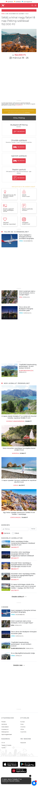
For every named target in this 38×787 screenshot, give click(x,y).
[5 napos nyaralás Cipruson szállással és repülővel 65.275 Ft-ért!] (19, 478)
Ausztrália (23, 732)
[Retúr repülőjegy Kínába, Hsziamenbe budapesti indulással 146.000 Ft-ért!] (5, 547)
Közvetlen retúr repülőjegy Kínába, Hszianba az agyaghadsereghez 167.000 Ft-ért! (23, 575)
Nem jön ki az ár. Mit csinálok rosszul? (23, 186)
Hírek (21, 241)
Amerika (22, 727)
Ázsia (21, 724)
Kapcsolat (23, 742)
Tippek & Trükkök (6, 745)
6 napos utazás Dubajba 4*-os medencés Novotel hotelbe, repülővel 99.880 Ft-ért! (19, 417)
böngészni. (27, 112)
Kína (20, 297)
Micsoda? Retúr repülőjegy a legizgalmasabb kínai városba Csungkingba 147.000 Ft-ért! (21, 564)
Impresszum (5, 729)
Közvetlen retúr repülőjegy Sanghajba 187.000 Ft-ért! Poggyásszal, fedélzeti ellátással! (22, 553)
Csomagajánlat (27, 1)
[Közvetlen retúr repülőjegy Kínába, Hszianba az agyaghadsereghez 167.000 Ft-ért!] (5, 579)
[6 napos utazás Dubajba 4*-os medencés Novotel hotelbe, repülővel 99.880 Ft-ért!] (19, 414)
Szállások (18, 1)
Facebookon (19, 105)
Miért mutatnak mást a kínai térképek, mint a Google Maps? (27, 293)
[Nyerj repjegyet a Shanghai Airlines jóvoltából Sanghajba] (9, 247)
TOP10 (3, 747)
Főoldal (3, 721)
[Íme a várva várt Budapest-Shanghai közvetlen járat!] (9, 319)
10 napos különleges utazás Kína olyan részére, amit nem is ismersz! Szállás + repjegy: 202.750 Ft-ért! (23, 586)
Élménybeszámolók (26, 370)
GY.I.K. (3, 742)
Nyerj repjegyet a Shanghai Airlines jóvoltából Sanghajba (26, 236)
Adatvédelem (5, 727)
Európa (22, 721)
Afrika (22, 729)
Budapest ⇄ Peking (19, 125)
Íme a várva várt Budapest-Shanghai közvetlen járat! (26, 308)
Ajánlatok (10, 1)
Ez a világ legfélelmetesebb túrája (23, 653)
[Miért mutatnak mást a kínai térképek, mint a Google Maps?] (9, 303)
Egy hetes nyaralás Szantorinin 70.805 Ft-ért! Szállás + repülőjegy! (19, 513)
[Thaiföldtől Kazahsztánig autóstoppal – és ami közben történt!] (9, 376)
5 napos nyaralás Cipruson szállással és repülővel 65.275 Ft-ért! (19, 481)
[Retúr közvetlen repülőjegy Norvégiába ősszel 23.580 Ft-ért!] (19, 446)
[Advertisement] (19, 81)
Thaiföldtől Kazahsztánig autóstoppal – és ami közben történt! (27, 366)
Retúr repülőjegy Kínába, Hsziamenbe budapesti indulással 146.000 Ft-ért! (23, 543)
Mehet (33, 528)
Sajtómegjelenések (6, 734)
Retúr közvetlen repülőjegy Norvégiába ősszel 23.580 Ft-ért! (19, 449)
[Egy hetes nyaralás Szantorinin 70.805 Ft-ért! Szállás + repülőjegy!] (19, 510)
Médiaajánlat (5, 732)
